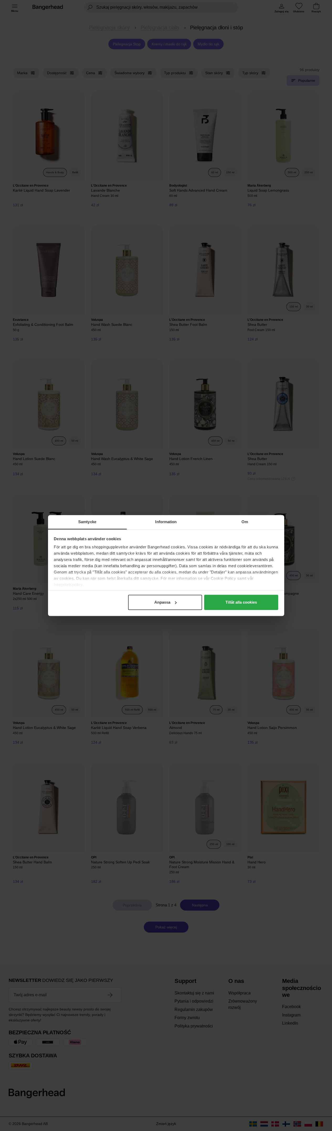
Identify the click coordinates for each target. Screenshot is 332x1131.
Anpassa (162, 602)
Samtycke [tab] (87, 521)
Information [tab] (166, 521)
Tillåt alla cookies (241, 602)
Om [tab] (244, 521)
